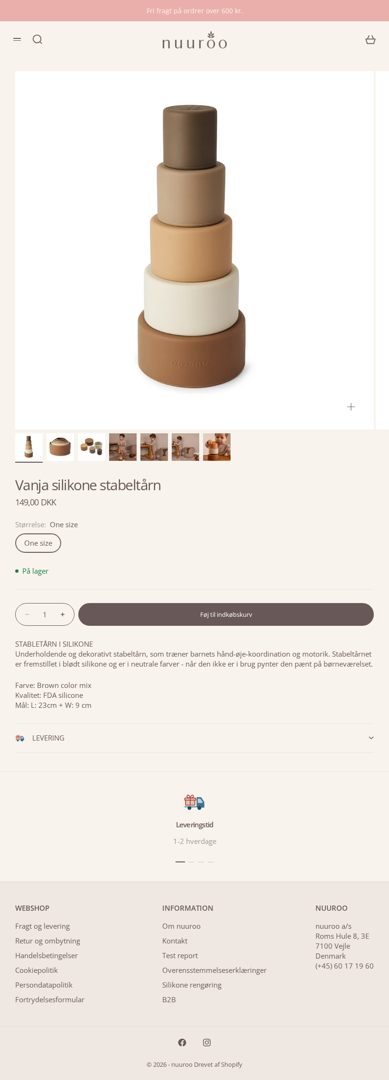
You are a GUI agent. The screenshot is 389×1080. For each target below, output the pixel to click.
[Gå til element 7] (217, 447)
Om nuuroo (181, 926)
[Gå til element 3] (91, 447)
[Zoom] (351, 406)
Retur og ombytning (47, 940)
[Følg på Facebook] (182, 1042)
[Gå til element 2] (60, 447)
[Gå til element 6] (185, 447)
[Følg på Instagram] (207, 1042)
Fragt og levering (42, 926)
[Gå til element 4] (123, 447)
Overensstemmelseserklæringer (214, 970)
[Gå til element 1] (29, 447)
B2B (169, 999)
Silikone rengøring (192, 984)
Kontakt (174, 940)
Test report (180, 955)
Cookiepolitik (36, 970)
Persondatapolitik (44, 984)
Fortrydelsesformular (49, 999)
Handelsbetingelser (46, 955)
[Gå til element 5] (154, 447)
